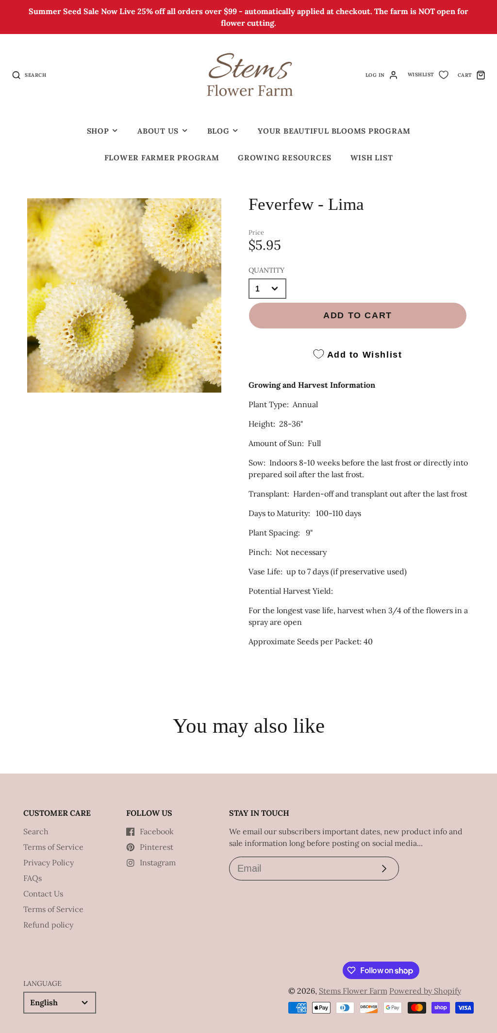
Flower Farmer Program (161, 157)
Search (36, 831)
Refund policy (48, 925)
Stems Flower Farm (353, 991)
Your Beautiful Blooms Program (334, 131)
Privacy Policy (48, 862)
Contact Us (43, 893)
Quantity (266, 270)
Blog (218, 131)
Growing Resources (284, 157)
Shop (98, 131)
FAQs (32, 878)
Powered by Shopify (425, 991)
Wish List (371, 157)
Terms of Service (53, 847)
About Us (158, 131)
